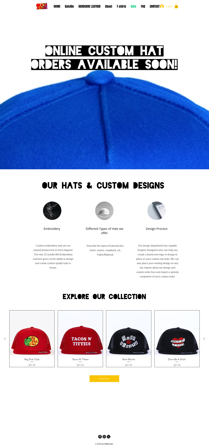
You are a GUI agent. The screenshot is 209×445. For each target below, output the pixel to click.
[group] (104, 338)
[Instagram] (104, 436)
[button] (176, 6)
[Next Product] (204, 339)
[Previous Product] (5, 339)
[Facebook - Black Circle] (100, 436)
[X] (108, 436)
